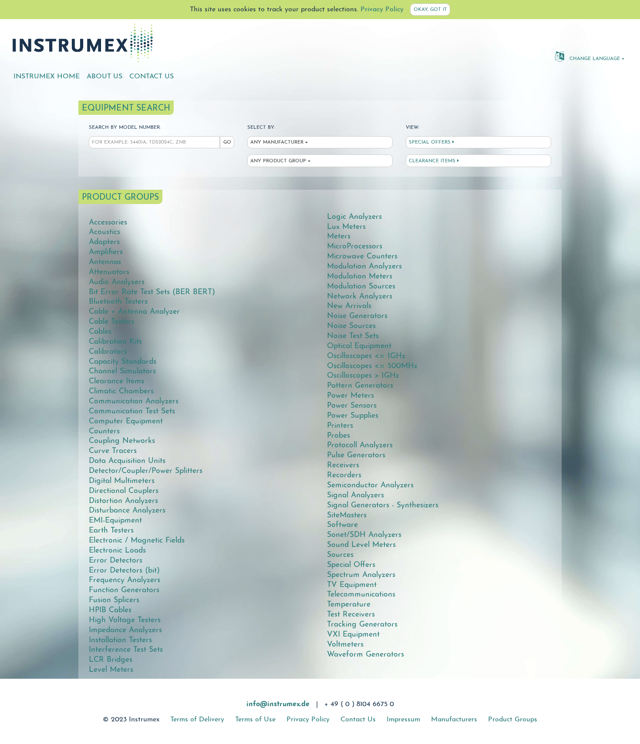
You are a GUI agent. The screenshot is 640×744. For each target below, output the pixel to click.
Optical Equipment (359, 346)
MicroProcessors (354, 246)
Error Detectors (115, 560)
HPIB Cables (110, 610)
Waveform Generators (365, 654)
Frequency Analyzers (124, 580)
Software (342, 525)
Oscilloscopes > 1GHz (363, 375)
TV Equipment (352, 585)
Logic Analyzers (354, 217)
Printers (340, 425)
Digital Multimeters (122, 481)
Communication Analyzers (134, 401)
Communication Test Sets (132, 411)
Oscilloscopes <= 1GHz (366, 356)
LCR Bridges (110, 660)
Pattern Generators (360, 385)
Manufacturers (454, 719)
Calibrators (108, 351)
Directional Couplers (123, 491)
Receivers (343, 465)
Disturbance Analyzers (127, 510)
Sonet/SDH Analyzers (364, 535)
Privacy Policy (382, 9)
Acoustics (104, 232)
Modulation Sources (361, 286)
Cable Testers (111, 321)
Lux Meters (346, 227)
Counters (104, 431)
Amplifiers (106, 252)
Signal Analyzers (355, 495)
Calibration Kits (115, 341)
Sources (340, 555)
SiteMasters (347, 515)
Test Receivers (351, 614)
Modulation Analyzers (364, 266)
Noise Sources (351, 326)
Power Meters (350, 395)
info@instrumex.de (278, 704)
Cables (100, 331)
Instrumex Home (46, 76)
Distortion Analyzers (123, 501)
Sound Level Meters (361, 545)
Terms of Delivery (197, 719)
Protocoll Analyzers (360, 445)
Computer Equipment (126, 421)
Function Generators (124, 590)
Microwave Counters (362, 256)
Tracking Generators (362, 624)
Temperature (349, 604)
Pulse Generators (356, 455)
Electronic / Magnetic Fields (137, 540)
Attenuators (109, 272)
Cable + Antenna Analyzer (134, 311)
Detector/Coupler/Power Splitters (145, 471)
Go (227, 142)
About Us (104, 76)
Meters (338, 236)
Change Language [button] (594, 59)
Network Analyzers (359, 296)
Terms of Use (255, 719)
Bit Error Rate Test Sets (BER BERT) (152, 292)
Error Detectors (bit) (124, 570)
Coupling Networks (122, 441)
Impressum (403, 719)
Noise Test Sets (353, 336)
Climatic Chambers (121, 391)
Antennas (105, 262)
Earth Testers (111, 530)
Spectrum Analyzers (361, 575)
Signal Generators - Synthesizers (382, 505)
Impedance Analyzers (125, 630)
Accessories (108, 222)
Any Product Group (278, 161)
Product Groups (512, 719)
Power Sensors (352, 405)
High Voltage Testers (125, 620)
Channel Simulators (122, 371)
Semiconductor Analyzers (370, 485)
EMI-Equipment (115, 520)
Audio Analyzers (117, 282)
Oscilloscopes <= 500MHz (372, 366)
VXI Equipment (353, 634)
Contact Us (151, 76)
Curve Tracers (113, 451)
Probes (338, 435)
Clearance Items (433, 161)
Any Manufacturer (276, 142)
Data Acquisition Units (127, 461)
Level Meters (111, 670)
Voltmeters (345, 644)
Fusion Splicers (114, 600)
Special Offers (430, 142)
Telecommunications (361, 594)
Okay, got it (430, 9)
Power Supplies (352, 415)
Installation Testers (120, 640)
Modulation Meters (359, 276)
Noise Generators (357, 316)
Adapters (104, 242)
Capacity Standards (122, 361)
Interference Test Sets (126, 650)
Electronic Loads (117, 550)
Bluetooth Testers (118, 301)
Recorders (344, 475)
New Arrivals (349, 306)
